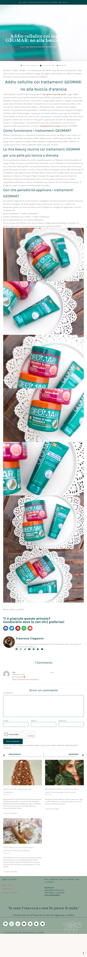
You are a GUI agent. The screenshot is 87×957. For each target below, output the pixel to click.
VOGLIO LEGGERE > (10, 813)
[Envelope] (42, 649)
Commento (8, 693)
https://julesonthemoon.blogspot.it (25, 679)
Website (62, 721)
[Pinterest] (33, 649)
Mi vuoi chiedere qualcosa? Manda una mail (43, 2)
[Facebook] (16, 649)
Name (5, 721)
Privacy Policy (7, 885)
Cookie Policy (7, 889)
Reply (51, 672)
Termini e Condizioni (10, 892)
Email (33, 721)
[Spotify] (37, 649)
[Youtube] (29, 649)
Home (22, 47)
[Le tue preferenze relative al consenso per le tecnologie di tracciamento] (83, 953)
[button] (5, 628)
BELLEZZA (62, 65)
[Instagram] (20, 649)
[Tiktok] (25, 649)
